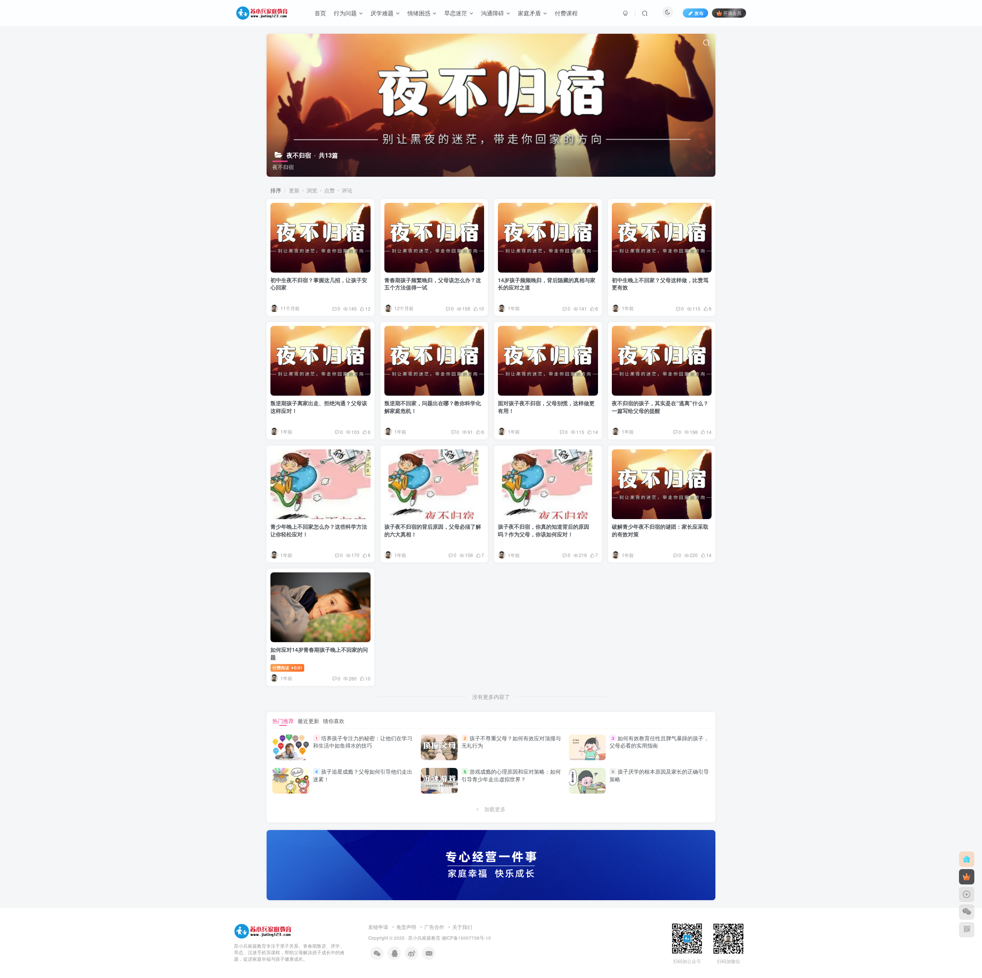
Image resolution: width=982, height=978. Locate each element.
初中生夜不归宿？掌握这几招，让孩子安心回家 (318, 283)
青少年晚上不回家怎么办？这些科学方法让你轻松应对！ (318, 530)
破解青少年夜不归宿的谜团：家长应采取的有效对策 (660, 530)
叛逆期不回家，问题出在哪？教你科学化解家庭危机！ (432, 406)
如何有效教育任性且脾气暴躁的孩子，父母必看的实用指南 (659, 742)
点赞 (329, 190)
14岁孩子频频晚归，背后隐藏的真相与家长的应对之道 (546, 283)
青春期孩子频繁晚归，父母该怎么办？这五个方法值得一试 (432, 283)
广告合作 (434, 926)
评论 (347, 190)
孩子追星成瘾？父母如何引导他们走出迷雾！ (362, 775)
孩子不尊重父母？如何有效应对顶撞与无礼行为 (511, 742)
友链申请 (378, 926)
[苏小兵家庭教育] (263, 930)
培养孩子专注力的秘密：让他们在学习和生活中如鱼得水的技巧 (362, 742)
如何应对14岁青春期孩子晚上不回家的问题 (319, 653)
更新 (294, 190)
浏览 (311, 190)
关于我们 (462, 926)
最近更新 (308, 721)
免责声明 (406, 926)
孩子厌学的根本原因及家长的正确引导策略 (659, 775)
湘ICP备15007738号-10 (466, 938)
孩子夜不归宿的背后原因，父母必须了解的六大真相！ (432, 530)
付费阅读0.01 (287, 667)
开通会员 (732, 13)
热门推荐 (283, 721)
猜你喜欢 (333, 721)
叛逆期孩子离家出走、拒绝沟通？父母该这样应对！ (318, 406)
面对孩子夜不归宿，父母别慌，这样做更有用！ (546, 406)
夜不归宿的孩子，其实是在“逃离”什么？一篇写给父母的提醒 (660, 406)
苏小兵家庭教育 (424, 938)
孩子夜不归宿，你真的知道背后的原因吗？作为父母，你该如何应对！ (543, 530)
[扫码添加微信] (966, 912)
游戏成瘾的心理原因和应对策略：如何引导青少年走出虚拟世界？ (511, 775)
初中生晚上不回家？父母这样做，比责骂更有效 (660, 283)
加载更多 (495, 809)
